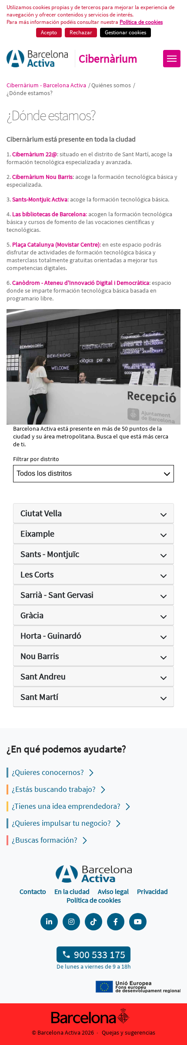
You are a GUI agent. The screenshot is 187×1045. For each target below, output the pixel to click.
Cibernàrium (108, 59)
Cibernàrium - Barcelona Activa (47, 85)
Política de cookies (94, 900)
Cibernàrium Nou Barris (42, 177)
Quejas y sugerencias (128, 1032)
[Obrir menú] (171, 58)
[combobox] (93, 474)
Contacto (33, 891)
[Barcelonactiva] (37, 58)
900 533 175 (99, 954)
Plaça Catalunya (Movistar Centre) (56, 244)
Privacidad (152, 891)
